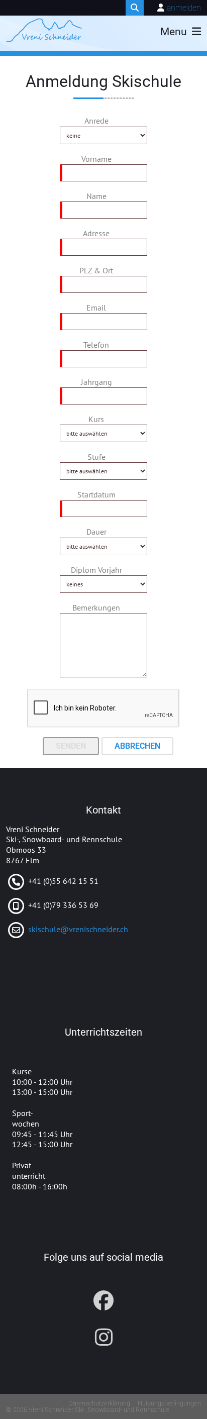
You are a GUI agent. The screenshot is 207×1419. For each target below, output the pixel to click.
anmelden (184, 8)
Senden (71, 746)
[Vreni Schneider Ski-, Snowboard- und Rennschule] (44, 30)
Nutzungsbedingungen (169, 1403)
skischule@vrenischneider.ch (78, 929)
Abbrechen (137, 746)
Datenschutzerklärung (99, 1403)
